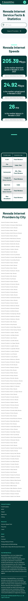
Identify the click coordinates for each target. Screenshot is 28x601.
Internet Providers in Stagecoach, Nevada (10, 456)
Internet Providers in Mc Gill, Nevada (9, 364)
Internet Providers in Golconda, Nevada (10, 308)
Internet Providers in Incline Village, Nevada (11, 327)
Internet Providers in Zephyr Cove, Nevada (10, 496)
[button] (14, 31)
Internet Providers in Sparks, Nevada (9, 450)
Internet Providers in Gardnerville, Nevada (10, 297)
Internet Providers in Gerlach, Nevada (9, 303)
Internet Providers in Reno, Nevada (9, 415)
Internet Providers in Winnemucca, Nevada (10, 491)
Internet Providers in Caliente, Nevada (9, 249)
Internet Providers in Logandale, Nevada (10, 348)
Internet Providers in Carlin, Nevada (9, 252)
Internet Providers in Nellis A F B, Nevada (10, 386)
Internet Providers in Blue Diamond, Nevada (11, 238)
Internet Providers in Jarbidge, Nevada (10, 335)
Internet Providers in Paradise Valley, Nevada (11, 410)
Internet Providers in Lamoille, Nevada (9, 340)
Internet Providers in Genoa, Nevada (9, 300)
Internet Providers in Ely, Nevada (8, 278)
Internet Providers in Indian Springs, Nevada (11, 329)
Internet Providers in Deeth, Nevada (9, 265)
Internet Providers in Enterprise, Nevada (10, 284)
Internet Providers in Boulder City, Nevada (10, 241)
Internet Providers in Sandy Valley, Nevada (10, 426)
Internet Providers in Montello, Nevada (9, 378)
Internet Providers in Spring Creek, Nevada (10, 453)
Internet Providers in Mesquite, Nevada (10, 367)
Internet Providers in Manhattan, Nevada (10, 359)
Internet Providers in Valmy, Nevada (9, 469)
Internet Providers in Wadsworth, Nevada (10, 477)
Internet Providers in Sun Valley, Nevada (10, 461)
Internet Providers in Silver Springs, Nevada (11, 437)
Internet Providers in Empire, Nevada (9, 281)
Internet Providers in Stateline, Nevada (10, 458)
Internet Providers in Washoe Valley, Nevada (11, 480)
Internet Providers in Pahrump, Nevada (10, 405)
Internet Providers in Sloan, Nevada (9, 442)
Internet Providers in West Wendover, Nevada (11, 488)
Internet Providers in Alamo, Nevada (9, 222)
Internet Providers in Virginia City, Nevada (10, 474)
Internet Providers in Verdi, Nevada (9, 472)
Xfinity (3, 517)
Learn (2, 529)
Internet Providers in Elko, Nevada (9, 276)
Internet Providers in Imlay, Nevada (9, 324)
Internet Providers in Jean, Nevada (9, 337)
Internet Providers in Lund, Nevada (9, 354)
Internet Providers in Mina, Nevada (9, 370)
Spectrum (4, 514)
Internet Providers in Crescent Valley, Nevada (11, 257)
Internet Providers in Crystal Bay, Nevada (10, 260)
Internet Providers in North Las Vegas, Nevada (11, 391)
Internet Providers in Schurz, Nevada (9, 429)
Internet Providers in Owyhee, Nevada (9, 402)
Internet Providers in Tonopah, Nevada (10, 464)
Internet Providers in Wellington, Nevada (10, 483)
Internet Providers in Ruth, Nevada (9, 423)
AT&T (2, 509)
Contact (3, 539)
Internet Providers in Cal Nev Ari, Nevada (10, 246)
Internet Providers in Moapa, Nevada (9, 375)
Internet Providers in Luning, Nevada (9, 356)
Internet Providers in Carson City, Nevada (10, 254)
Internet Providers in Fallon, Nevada (9, 289)
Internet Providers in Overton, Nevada (9, 399)
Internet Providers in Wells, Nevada (9, 485)
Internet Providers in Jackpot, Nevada (9, 332)
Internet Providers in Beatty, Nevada (9, 235)
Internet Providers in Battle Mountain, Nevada (11, 233)
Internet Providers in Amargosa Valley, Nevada (11, 225)
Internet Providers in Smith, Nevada (9, 445)
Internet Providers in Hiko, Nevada (9, 321)
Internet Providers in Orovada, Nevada (10, 397)
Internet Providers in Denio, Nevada (9, 268)
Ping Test (3, 526)
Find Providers (5, 506)
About (2, 536)
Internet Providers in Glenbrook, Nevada (10, 305)
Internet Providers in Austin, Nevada (9, 227)
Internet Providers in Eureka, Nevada (9, 286)
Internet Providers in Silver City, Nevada (10, 434)
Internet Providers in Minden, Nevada (9, 372)
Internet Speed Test (6, 524)
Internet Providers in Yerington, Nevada (10, 493)
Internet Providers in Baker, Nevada (9, 230)
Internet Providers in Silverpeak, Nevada (10, 440)
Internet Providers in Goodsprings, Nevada (10, 313)
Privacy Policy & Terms (7, 541)
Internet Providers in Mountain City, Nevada (11, 383)
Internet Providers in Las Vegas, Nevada (10, 343)
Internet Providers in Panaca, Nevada (9, 407)
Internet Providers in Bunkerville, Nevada (10, 243)
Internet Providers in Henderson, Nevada (10, 319)
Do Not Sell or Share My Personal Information (13, 546)
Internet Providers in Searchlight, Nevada (10, 432)
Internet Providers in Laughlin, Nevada (9, 346)
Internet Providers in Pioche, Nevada (9, 413)
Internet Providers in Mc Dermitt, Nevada (10, 362)
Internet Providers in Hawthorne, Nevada (10, 316)
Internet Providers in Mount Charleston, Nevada (12, 380)
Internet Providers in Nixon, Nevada (9, 389)
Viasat (3, 511)
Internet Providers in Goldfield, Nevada (10, 311)
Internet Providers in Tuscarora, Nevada (10, 466)
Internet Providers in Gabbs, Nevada (9, 295)
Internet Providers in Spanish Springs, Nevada (11, 448)
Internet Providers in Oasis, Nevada (9, 394)
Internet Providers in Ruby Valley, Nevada (10, 421)
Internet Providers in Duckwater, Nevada (10, 270)
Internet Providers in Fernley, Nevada (9, 292)
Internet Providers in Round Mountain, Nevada (11, 418)
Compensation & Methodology (9, 544)
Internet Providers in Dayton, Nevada (9, 262)
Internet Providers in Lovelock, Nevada (10, 351)
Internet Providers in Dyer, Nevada (9, 273)
